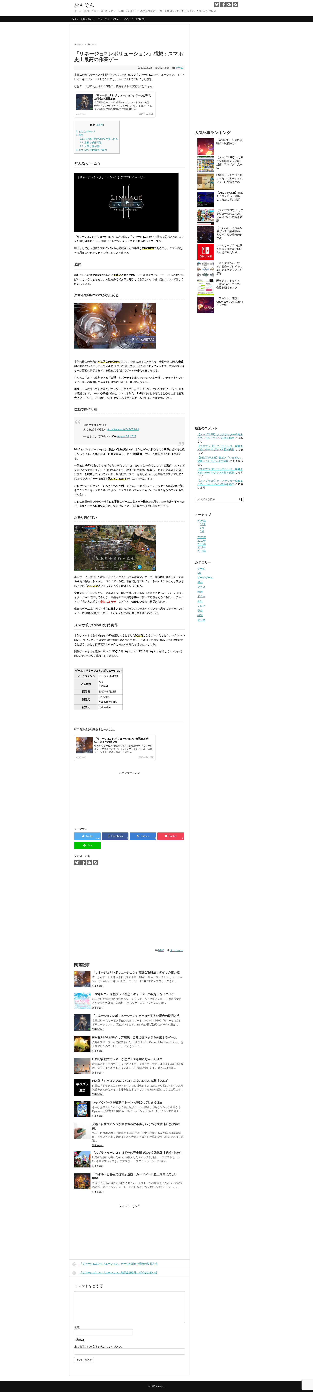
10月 (203, 524)
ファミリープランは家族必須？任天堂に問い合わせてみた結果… (229, 249)
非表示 (99, 125)
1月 (202, 531)
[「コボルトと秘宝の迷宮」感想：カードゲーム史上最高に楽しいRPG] (82, 1181)
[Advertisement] (133, 35)
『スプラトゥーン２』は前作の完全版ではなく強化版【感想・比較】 (137, 1152)
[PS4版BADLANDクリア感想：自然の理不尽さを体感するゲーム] (82, 1044)
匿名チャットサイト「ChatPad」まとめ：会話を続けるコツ (229, 284)
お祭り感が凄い (90, 146)
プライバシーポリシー (109, 19)
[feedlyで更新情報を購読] (229, 4)
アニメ (201, 587)
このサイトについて (134, 19)
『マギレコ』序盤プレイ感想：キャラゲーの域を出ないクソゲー (134, 994)
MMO (161, 950)
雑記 (200, 615)
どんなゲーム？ (86, 131)
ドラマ (201, 596)
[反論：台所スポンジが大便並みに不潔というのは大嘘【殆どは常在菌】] (82, 1131)
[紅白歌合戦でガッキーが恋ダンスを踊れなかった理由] (82, 1066)
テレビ (201, 606)
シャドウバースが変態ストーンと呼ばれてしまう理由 (127, 1102)
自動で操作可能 (90, 142)
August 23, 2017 (126, 436)
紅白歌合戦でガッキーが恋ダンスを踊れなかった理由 (127, 1059)
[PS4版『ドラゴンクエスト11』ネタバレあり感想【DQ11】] (82, 1087)
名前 (76, 1327)
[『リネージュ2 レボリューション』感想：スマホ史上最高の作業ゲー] (143, 836)
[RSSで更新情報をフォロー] (235, 4)
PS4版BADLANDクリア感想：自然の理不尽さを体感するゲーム (134, 1037)
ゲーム (179, 67)
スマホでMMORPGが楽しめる (99, 138)
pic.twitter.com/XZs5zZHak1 (123, 429)
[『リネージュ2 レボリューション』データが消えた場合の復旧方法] (82, 1022)
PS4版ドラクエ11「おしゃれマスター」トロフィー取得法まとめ (229, 178)
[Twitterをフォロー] (216, 4)
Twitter (74, 19)
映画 (200, 591)
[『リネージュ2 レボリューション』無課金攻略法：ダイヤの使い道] (82, 979)
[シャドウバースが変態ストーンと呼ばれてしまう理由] (82, 1109)
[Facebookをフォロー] (223, 4)
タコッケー (176, 950)
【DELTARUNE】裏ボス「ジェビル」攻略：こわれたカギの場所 (229, 196)
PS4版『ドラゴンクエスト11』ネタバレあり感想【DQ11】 (131, 1080)
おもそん (84, 5)
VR (199, 573)
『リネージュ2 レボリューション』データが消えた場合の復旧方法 (136, 1015)
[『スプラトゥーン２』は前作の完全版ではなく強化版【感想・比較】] (82, 1159)
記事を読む (98, 986)
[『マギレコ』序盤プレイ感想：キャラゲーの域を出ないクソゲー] (82, 1001)
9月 (202, 527)
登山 (200, 610)
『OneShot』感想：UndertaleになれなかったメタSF (229, 301)
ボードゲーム (205, 577)
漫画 (200, 582)
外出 (200, 601)
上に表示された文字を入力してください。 (99, 1346)
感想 (79, 135)
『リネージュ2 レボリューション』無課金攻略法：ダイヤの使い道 (136, 972)
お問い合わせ (88, 19)
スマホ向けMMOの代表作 (91, 150)
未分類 (201, 620)
